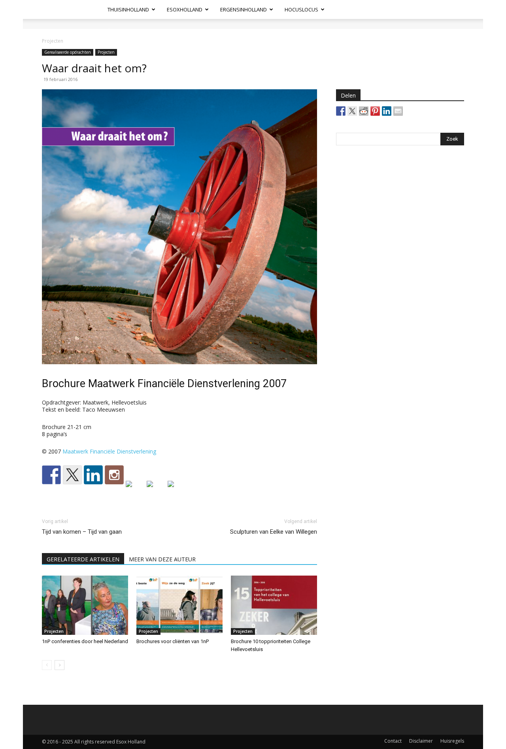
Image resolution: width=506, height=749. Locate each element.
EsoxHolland (184, 9)
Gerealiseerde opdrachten (67, 52)
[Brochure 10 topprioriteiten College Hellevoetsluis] (274, 605)
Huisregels (452, 741)
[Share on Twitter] (352, 111)
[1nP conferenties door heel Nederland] (85, 605)
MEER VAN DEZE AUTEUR (162, 559)
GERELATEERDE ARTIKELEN (83, 559)
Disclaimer (421, 741)
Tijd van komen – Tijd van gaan (82, 531)
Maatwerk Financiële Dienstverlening (109, 451)
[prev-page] (47, 665)
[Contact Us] (177, 490)
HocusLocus (301, 9)
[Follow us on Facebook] (51, 474)
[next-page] (59, 665)
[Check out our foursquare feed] (156, 490)
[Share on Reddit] (363, 111)
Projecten (106, 52)
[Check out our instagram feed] (114, 474)
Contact (393, 741)
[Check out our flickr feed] (135, 490)
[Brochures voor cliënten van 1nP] (179, 605)
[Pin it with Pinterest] (375, 111)
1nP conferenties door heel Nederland (85, 641)
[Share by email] (398, 111)
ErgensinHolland (243, 9)
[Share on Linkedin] (386, 111)
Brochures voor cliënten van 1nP (172, 641)
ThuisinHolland (128, 9)
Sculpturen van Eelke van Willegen (273, 531)
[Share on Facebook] (341, 111)
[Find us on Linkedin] (93, 474)
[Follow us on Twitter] (72, 474)
